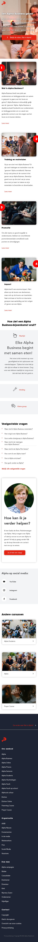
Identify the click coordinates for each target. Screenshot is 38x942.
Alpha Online (6, 763)
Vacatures (5, 853)
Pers (3, 845)
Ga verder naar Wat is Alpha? (23, 725)
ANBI (3, 824)
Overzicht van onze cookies (11, 923)
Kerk (3, 888)
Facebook (13, 599)
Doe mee (6, 862)
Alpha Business (7, 758)
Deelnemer (6, 880)
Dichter (4, 797)
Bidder (4, 871)
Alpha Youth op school (10, 788)
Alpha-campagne (8, 867)
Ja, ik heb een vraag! (14, 553)
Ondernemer (6, 897)
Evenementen (7, 832)
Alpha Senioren (7, 771)
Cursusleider (6, 876)
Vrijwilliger (5, 901)
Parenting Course (8, 806)
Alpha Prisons (6, 767)
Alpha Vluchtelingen (9, 780)
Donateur (5, 884)
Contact (5, 910)
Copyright (5, 915)
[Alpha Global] (4, 4)
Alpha (4, 754)
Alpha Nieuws (6, 828)
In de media (6, 836)
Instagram (13, 590)
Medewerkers (6, 841)
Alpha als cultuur (7, 793)
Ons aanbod (7, 749)
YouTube (13, 582)
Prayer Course (7, 810)
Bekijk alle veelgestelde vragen (13, 469)
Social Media (6, 849)
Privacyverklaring (8, 928)
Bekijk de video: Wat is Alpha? (20, 37)
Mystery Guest (7, 893)
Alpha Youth (6, 784)
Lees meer (5, 123)
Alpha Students (7, 775)
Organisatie (7, 818)
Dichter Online (7, 801)
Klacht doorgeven (8, 919)
